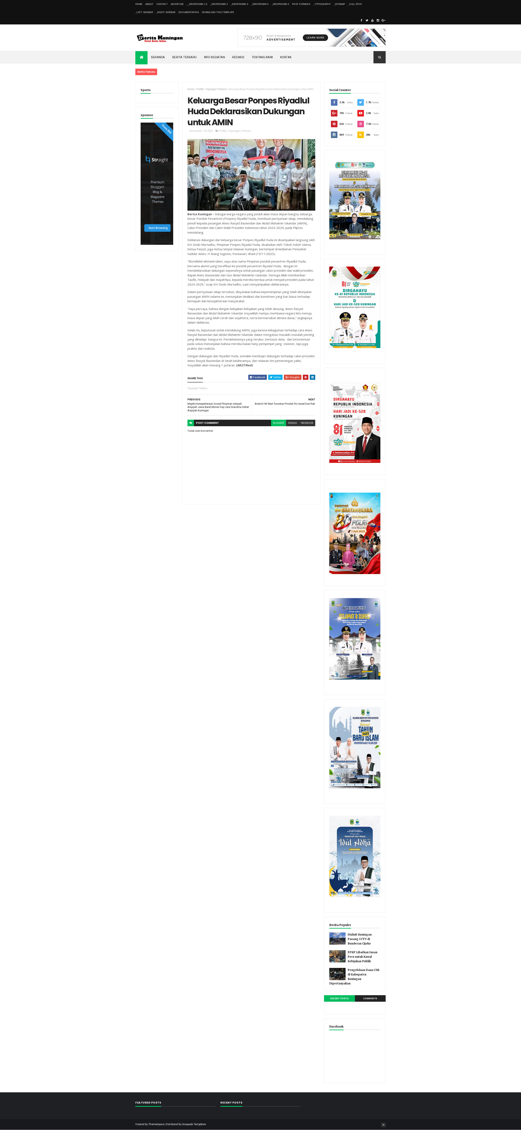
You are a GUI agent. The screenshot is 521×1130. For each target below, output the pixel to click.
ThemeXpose (156, 1124)
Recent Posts (339, 998)
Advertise (177, 4)
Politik (200, 89)
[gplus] (383, 20)
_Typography (322, 4)
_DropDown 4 (259, 4)
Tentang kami (262, 57)
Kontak (286, 57)
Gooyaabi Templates (194, 1124)
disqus (292, 423)
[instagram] (378, 20)
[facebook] (361, 20)
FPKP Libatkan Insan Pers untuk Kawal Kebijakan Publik (362, 957)
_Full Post (355, 4)
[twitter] (367, 20)
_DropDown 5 (280, 4)
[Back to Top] (383, 1125)
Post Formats (301, 4)
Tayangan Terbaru (216, 89)
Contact (162, 4)
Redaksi (238, 57)
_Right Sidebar (165, 12)
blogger (278, 423)
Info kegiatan (214, 57)
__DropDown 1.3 (197, 4)
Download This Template (218, 12)
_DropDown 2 (219, 4)
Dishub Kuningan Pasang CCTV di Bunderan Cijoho (360, 939)
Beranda (158, 57)
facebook (307, 423)
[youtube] (372, 20)
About (149, 4)
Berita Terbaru (184, 57)
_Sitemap (339, 4)
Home (138, 4)
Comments (370, 998)
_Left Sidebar (144, 12)
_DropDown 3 (239, 4)
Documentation (188, 12)
